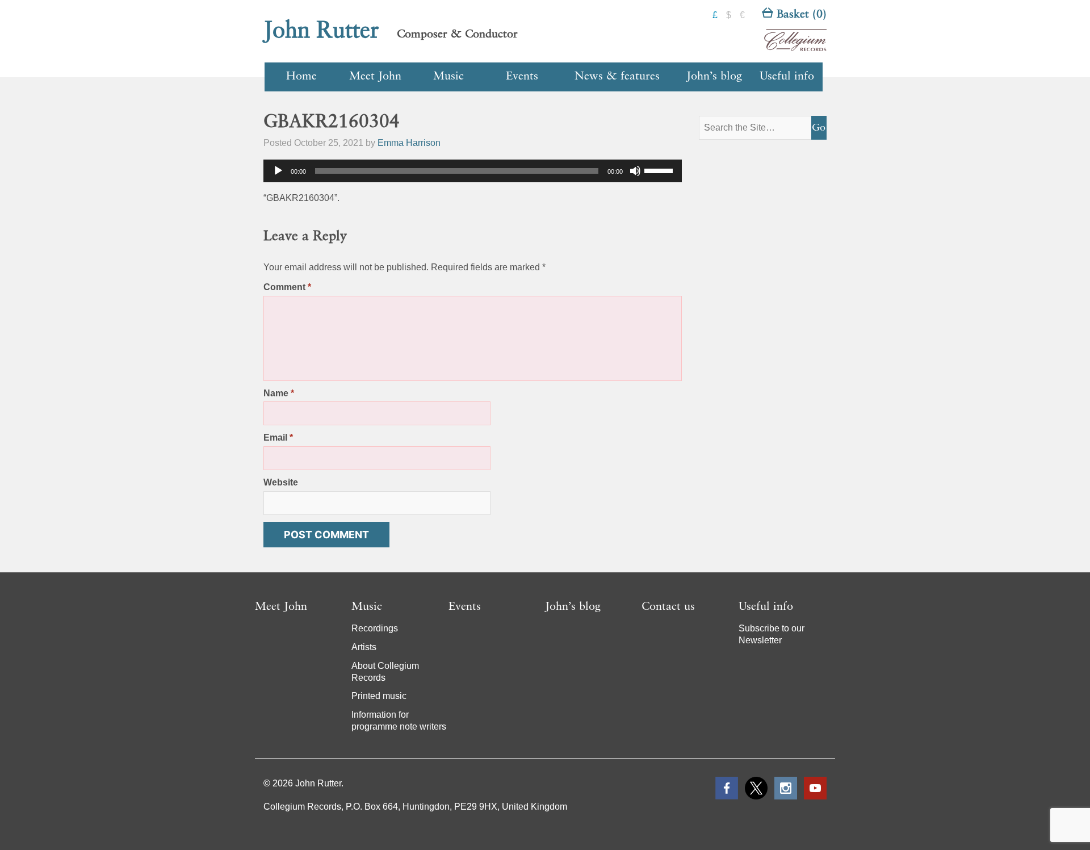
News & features (617, 76)
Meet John (375, 76)
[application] (472, 171)
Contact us (668, 607)
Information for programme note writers (398, 720)
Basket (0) (800, 14)
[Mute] (635, 171)
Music (448, 76)
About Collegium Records (385, 671)
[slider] (660, 170)
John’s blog (714, 76)
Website (280, 482)
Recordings (374, 628)
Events (522, 76)
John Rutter (321, 31)
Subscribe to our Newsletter (771, 634)
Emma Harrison (409, 143)
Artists (363, 647)
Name (278, 393)
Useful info (787, 76)
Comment (287, 287)
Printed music (378, 696)
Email (278, 437)
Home (301, 76)
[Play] (278, 171)
